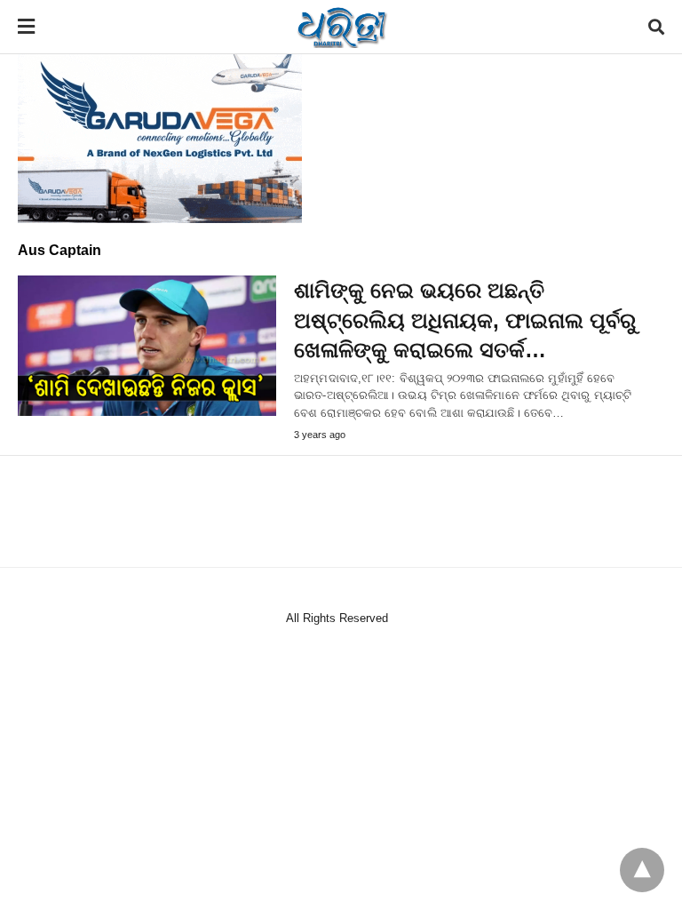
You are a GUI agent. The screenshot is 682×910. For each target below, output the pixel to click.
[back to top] (642, 870)
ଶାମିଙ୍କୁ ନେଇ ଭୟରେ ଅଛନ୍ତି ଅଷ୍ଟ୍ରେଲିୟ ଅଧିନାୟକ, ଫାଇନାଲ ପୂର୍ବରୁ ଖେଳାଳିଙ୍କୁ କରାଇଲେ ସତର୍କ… (465, 320)
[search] (656, 27)
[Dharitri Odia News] (342, 26)
